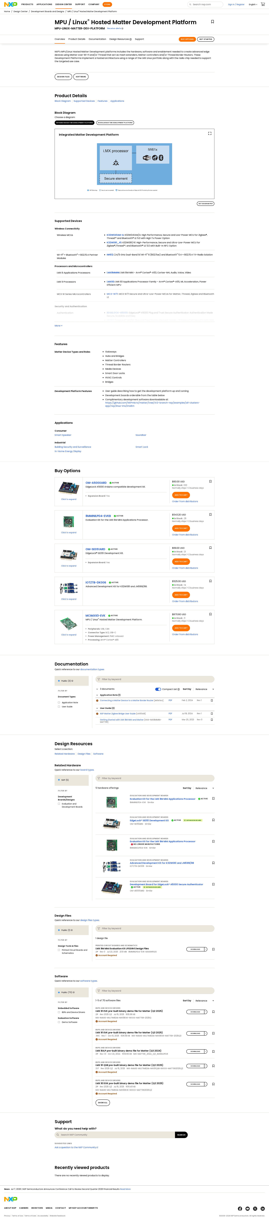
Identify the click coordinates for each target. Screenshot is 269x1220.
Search (181, 1134)
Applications (117, 101)
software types (88, 980)
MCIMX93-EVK (95, 616)
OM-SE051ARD (95, 549)
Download (195, 949)
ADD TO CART (181, 495)
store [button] (107, 4)
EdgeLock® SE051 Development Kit (149, 820)
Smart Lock (142, 447)
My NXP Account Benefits (83, 1208)
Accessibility (43, 1216)
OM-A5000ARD (96, 483)
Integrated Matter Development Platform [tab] (74, 123)
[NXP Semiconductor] (10, 4)
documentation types (92, 669)
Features (102, 101)
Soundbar (141, 435)
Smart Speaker (63, 435)
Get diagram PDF (206, 204)
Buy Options (187, 39)
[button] (253, 4)
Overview (60, 39)
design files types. (90, 920)
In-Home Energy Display (68, 451)
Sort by (187, 689)
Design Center (21, 11)
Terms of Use (17, 1216)
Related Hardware (65, 753)
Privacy (7, 1216)
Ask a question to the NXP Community (75, 1147)
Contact (60, 1208)
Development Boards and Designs (47, 11)
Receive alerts (114, 28)
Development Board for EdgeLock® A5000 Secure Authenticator (166, 884)
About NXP (10, 1208)
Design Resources (119, 39)
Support (139, 39)
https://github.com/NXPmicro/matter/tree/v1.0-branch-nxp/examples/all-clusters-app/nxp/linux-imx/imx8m (152, 404)
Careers (23, 1208)
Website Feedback (57, 1216)
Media (49, 1208)
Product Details (76, 39)
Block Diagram (63, 101)
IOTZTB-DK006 (96, 582)
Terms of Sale (30, 1216)
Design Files (84, 753)
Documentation (97, 39)
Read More (125, 1189)
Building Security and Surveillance (73, 447)
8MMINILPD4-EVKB (98, 516)
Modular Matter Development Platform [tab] (115, 123)
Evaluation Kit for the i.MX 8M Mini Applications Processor (162, 799)
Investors (37, 1208)
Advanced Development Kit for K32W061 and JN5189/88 (162, 863)
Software (98, 753)
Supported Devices (84, 101)
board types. (87, 769)
